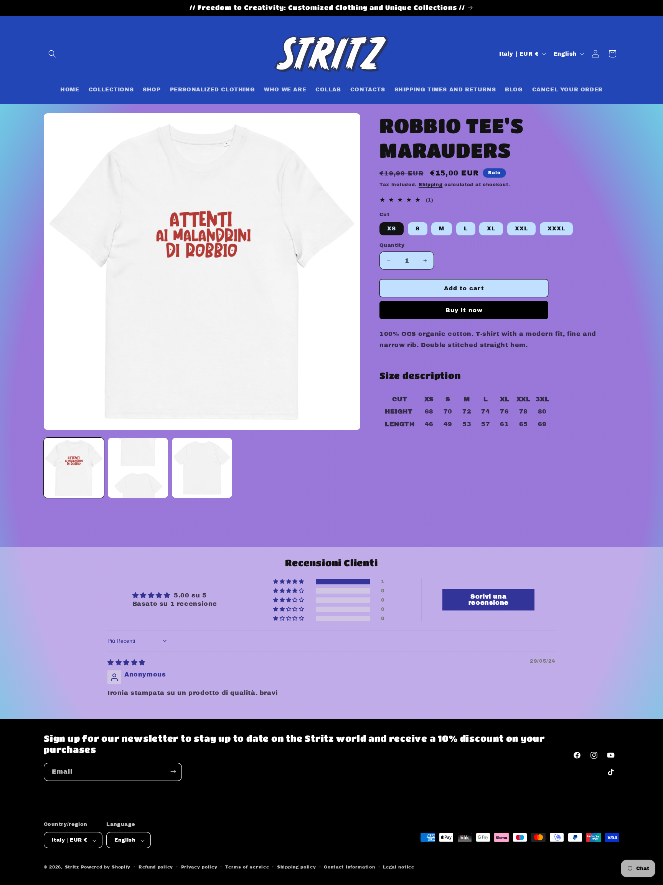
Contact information (349, 867)
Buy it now (464, 310)
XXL (521, 229)
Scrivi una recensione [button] (488, 599)
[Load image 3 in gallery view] (202, 468)
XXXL (556, 229)
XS (391, 229)
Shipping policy (296, 867)
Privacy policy (199, 867)
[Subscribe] (173, 772)
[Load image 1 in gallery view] (74, 468)
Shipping (431, 184)
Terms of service (247, 867)
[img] (126, 662)
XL (491, 229)
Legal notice (398, 867)
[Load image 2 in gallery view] (138, 468)
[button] (52, 53)
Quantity (391, 245)
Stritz (72, 867)
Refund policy (156, 867)
